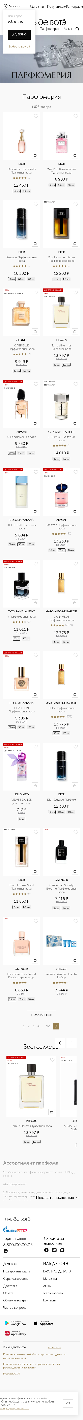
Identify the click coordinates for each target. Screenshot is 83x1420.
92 (48, 1026)
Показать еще (41, 1015)
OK (68, 1403)
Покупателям (56, 6)
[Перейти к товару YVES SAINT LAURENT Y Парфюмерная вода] (21, 602)
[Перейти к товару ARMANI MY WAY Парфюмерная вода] (61, 510)
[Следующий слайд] (71, 1043)
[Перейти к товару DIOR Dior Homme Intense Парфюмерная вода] (61, 241)
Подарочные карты (16, 1271)
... (43, 1026)
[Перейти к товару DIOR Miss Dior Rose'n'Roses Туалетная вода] (61, 153)
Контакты (49, 1300)
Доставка (10, 1286)
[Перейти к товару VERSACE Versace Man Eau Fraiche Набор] (61, 959)
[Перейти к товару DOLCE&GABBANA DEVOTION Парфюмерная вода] (21, 693)
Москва (14, 6)
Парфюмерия (49, 29)
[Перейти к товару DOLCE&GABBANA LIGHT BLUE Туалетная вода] (21, 510)
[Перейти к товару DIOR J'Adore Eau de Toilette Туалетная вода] (21, 153)
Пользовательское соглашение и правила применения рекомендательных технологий (31, 1366)
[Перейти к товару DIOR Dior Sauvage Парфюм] (61, 782)
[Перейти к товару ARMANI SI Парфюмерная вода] (21, 421)
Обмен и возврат (15, 1300)
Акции (47, 1286)
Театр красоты (53, 1293)
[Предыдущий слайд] (60, 1043)
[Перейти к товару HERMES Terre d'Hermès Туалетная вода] (61, 331)
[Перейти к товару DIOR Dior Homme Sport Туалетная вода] (21, 869)
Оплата (8, 1293)
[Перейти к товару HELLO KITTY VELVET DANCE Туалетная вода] (21, 782)
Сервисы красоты (15, 1278)
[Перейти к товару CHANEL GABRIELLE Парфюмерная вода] (21, 331)
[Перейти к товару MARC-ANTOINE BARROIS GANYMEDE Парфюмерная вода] (61, 602)
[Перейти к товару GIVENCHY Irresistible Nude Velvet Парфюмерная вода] (21, 959)
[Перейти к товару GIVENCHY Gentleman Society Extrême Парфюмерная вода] (61, 869)
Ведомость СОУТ (11, 1374)
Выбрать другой (19, 46)
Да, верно (19, 34)
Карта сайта (54, 1348)
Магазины (37, 6)
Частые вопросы (15, 1307)
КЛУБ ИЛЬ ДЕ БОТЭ (57, 1271)
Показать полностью (55, 1198)
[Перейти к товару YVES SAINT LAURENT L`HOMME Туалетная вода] (61, 421)
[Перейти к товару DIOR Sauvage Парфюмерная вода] (21, 241)
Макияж (69, 29)
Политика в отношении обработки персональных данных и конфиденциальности (34, 1356)
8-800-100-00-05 (18, 1245)
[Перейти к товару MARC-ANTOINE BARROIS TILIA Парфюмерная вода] (61, 693)
